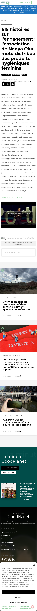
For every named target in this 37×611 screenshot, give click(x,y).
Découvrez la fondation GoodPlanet (15, 549)
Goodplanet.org (10, 468)
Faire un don (24, 2)
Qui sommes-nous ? (9, 532)
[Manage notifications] (32, 606)
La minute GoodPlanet (10, 546)
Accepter (18, 592)
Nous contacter (7, 539)
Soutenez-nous (7, 542)
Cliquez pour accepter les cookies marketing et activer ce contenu (18, 215)
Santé (24, 74)
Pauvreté (16, 74)
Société (4, 21)
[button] (34, 565)
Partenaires (5, 535)
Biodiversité (8, 416)
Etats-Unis (6, 74)
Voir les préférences (18, 602)
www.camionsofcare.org (11, 197)
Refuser (18, 597)
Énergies (7, 298)
